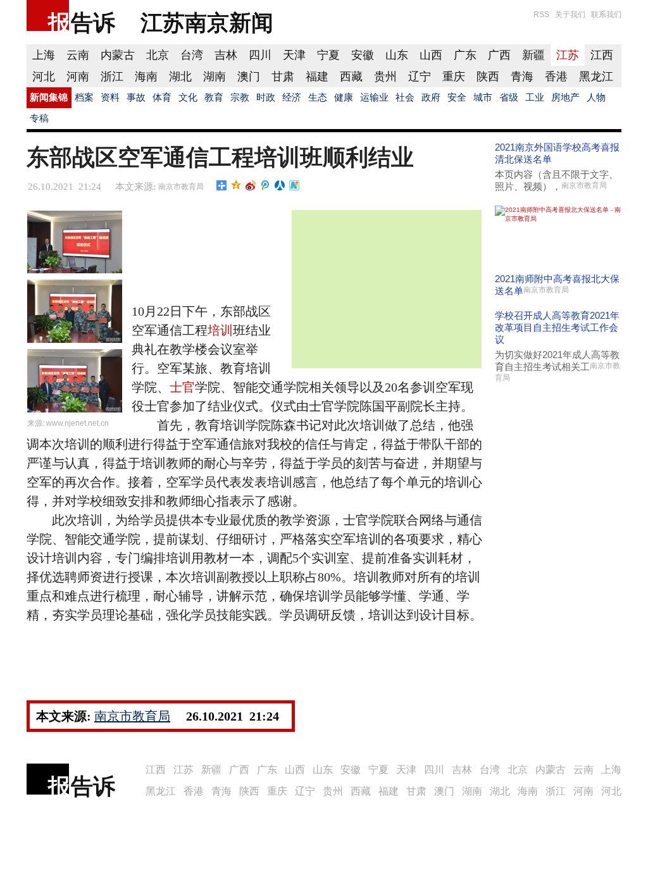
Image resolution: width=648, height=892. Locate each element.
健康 (343, 97)
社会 (405, 97)
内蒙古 (118, 55)
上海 (43, 55)
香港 (556, 76)
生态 (317, 97)
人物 (596, 97)
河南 (77, 76)
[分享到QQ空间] (236, 185)
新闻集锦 (49, 97)
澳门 (248, 76)
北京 (157, 55)
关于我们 (570, 14)
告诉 (93, 22)
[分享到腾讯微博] (265, 185)
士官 (182, 387)
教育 (213, 97)
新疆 (533, 55)
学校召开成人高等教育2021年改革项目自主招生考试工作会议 (557, 327)
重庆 (453, 76)
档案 (84, 97)
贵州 (385, 76)
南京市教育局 (181, 186)
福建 (317, 76)
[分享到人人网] (280, 185)
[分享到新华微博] (294, 185)
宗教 (239, 97)
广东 (465, 55)
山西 (431, 55)
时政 (265, 97)
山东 (396, 55)
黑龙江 (596, 76)
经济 (291, 97)
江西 (601, 55)
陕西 (488, 76)
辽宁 (419, 76)
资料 (110, 97)
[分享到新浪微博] (251, 185)
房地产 (565, 97)
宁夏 (328, 55)
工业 (534, 97)
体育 (162, 97)
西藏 (351, 76)
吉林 (226, 55)
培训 (220, 330)
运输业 (374, 97)
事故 (136, 97)
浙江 (112, 76)
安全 (456, 97)
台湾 (191, 55)
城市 (482, 97)
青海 (522, 76)
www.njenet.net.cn (77, 423)
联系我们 (606, 14)
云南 (77, 55)
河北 (43, 76)
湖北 (180, 76)
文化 (187, 97)
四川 (260, 55)
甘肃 (282, 76)
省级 (508, 97)
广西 (499, 55)
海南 (146, 76)
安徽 (362, 55)
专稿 (39, 118)
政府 (430, 97)
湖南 (214, 76)
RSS (541, 14)
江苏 (567, 55)
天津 (294, 55)
